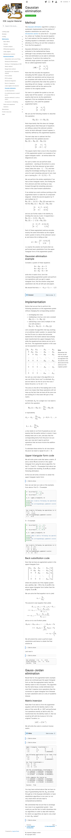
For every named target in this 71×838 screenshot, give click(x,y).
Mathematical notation (9, 54)
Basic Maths (6, 41)
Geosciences (5, 109)
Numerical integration (10, 80)
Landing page (5, 31)
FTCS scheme (8, 75)
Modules (4, 34)
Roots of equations (10, 83)
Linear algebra (7, 51)
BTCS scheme (8, 78)
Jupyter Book (15, 831)
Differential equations (9, 49)
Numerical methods (8, 56)
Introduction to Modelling (11, 102)
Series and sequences (9, 104)
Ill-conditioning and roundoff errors (12, 94)
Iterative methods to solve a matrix (12, 98)
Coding (4, 36)
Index (3, 114)
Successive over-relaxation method (12, 72)
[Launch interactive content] (45, 2)
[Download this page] (56, 2)
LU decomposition (9, 90)
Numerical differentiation (11, 61)
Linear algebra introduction (12, 85)
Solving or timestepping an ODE (13, 64)
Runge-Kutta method (10, 69)
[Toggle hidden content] (51, 295)
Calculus (5, 44)
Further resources (6, 111)
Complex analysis (8, 46)
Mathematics (5, 39)
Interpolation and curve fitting (12, 59)
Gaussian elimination (10, 88)
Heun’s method (8, 66)
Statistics (5, 106)
